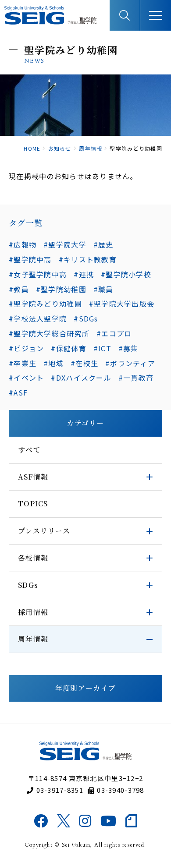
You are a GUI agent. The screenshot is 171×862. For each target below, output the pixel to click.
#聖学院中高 (30, 259)
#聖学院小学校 (126, 274)
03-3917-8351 (59, 790)
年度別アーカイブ (85, 688)
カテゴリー (85, 423)
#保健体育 (68, 348)
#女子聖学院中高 (38, 274)
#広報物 (22, 244)
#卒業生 (22, 363)
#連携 (84, 274)
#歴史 (103, 244)
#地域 (53, 363)
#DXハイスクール (81, 377)
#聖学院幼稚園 (61, 289)
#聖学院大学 (64, 244)
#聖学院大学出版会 (122, 303)
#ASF (18, 392)
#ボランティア (130, 363)
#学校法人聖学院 (38, 318)
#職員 (103, 289)
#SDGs (86, 318)
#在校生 (84, 363)
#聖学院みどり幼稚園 (45, 303)
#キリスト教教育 (88, 259)
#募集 (128, 348)
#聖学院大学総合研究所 (49, 333)
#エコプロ (114, 333)
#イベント (26, 377)
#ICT (102, 348)
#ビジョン (26, 348)
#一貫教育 (135, 377)
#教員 (19, 289)
